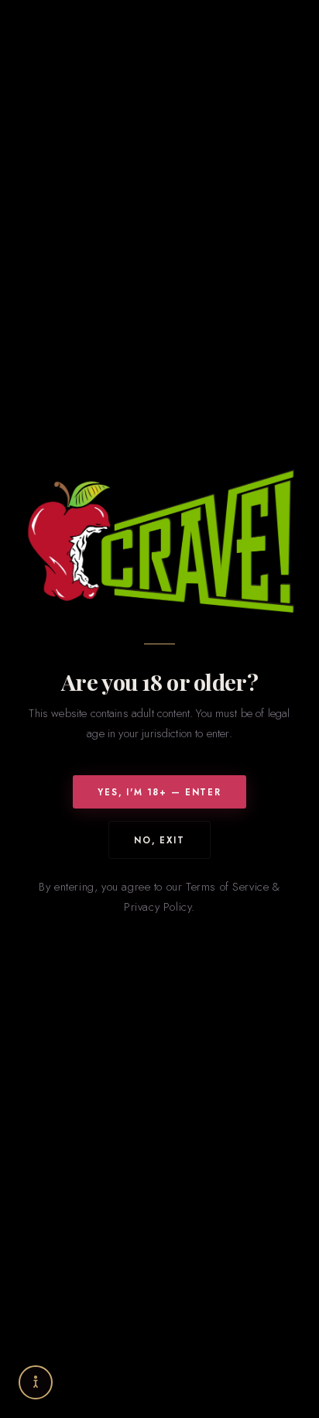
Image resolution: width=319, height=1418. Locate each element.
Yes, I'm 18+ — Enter (159, 792)
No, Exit (159, 840)
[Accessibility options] (36, 1382)
